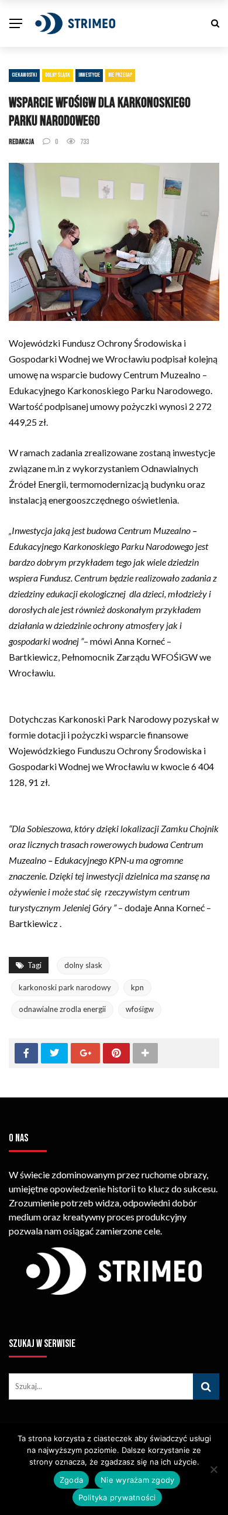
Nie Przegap (120, 74)
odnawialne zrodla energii (62, 1009)
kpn (137, 987)
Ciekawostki (24, 74)
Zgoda (71, 1480)
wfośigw (140, 1009)
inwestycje (89, 74)
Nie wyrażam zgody (137, 1480)
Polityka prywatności (117, 1497)
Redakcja (21, 141)
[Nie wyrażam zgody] (213, 1469)
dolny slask (83, 965)
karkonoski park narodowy (65, 987)
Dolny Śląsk (57, 74)
